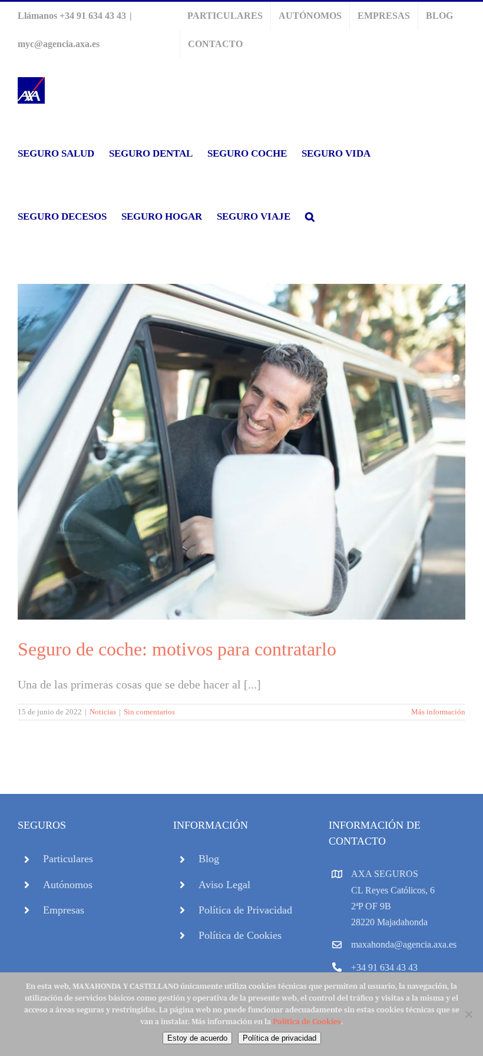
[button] (310, 216)
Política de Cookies (240, 935)
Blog (209, 859)
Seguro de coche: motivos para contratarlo (177, 649)
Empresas (63, 910)
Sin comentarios (149, 711)
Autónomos (67, 885)
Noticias (103, 711)
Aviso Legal (224, 885)
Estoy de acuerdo (197, 1038)
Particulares (68, 859)
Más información (438, 711)
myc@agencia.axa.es (59, 44)
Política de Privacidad (245, 910)
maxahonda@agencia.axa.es (403, 944)
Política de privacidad (279, 1038)
